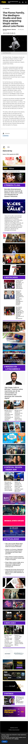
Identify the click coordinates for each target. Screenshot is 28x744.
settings (16, 738)
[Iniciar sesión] (22, 2)
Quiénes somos (14, 727)
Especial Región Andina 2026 (13, 2)
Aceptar (4, 741)
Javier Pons (5, 135)
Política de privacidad (14, 730)
